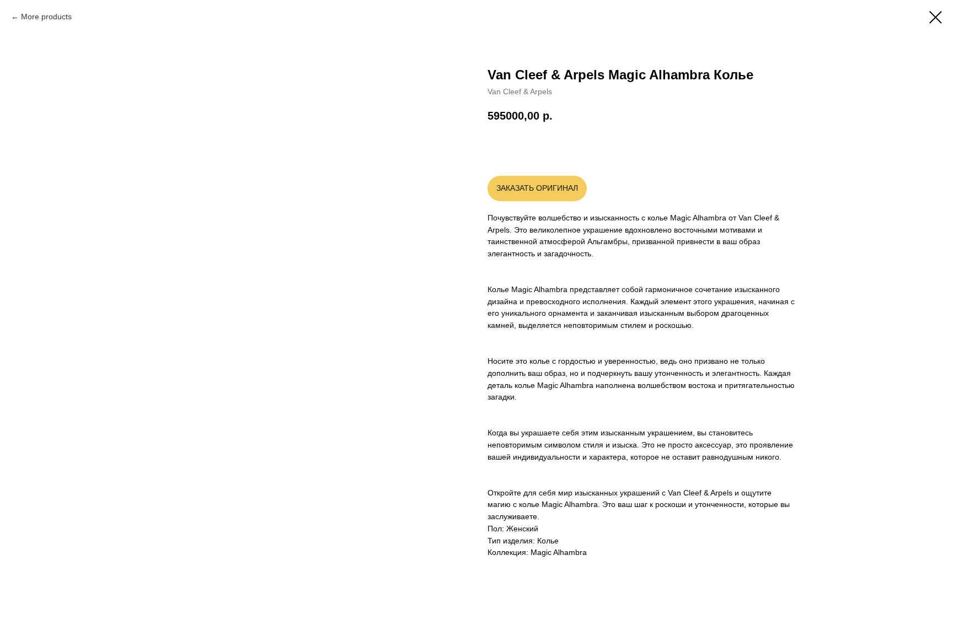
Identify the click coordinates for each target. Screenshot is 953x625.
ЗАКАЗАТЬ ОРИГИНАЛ (537, 188)
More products (46, 16)
